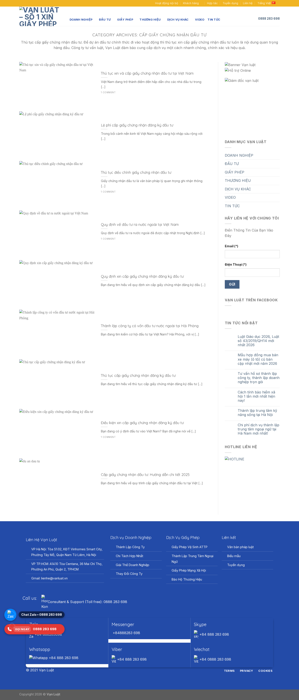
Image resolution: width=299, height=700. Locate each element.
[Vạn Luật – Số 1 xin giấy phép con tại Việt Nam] (41, 16)
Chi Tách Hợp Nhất (129, 556)
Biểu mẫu (234, 556)
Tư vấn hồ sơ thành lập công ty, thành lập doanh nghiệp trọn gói (259, 378)
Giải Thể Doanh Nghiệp (132, 565)
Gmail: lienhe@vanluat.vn (49, 578)
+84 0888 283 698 (214, 659)
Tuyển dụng (230, 3)
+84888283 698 (126, 633)
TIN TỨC (214, 19)
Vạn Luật (53, 694)
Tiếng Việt (264, 3)
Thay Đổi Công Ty (129, 573)
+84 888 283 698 (213, 634)
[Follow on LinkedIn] (157, 670)
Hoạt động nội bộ (166, 3)
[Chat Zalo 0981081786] (10, 615)
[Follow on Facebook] (21, 3)
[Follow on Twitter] (152, 670)
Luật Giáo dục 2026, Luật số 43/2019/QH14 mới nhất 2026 (258, 341)
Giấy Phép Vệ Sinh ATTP (190, 547)
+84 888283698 (47, 634)
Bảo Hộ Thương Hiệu (187, 579)
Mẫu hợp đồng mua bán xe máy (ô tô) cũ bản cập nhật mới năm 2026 (258, 359)
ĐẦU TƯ (105, 19)
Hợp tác (212, 3)
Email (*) (231, 246)
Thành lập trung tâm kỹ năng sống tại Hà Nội (257, 413)
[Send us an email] (25, 3)
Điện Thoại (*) (235, 264)
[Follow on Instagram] (147, 670)
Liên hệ (247, 3)
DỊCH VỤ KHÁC (178, 19)
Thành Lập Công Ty (130, 547)
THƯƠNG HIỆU (150, 19)
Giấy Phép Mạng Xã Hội (189, 570)
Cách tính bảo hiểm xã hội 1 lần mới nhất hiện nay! (256, 396)
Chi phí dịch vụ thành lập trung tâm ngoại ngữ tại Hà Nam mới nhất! (258, 429)
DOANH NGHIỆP (81, 19)
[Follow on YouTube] (29, 3)
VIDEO (199, 19)
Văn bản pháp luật (240, 547)
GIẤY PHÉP (125, 19)
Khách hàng (191, 3)
